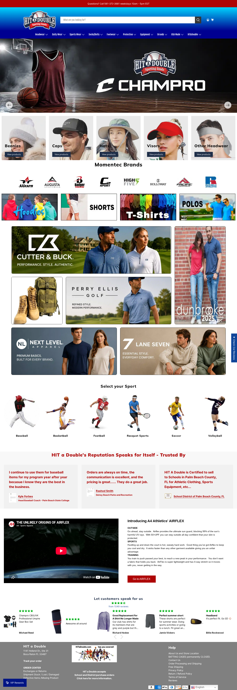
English (199, 687)
